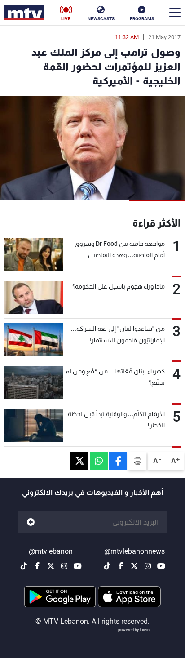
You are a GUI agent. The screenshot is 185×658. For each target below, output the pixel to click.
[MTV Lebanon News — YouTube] (161, 566)
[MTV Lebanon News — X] (134, 566)
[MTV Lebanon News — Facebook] (121, 566)
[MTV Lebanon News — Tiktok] (107, 566)
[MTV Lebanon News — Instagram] (147, 566)
